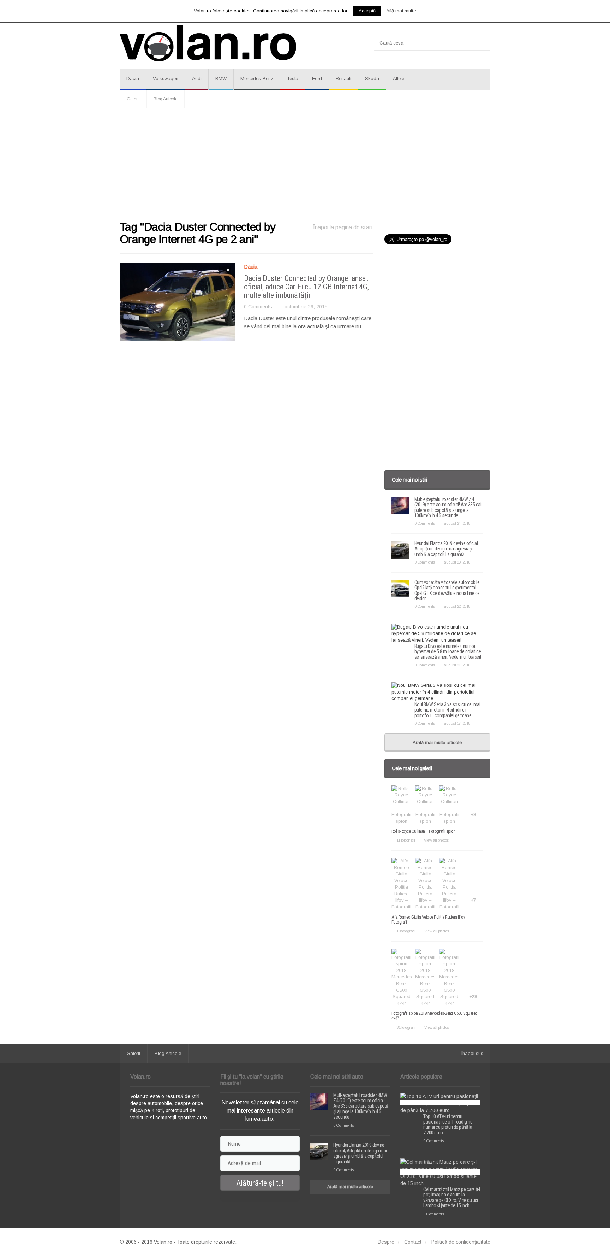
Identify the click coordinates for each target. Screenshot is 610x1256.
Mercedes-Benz (256, 78)
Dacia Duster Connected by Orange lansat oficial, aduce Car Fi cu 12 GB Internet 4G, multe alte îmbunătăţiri (306, 287)
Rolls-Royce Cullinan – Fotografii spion (423, 831)
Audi (197, 78)
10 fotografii (405, 931)
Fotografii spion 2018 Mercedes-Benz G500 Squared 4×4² (434, 1015)
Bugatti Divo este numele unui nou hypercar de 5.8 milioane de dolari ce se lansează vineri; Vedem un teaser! (447, 651)
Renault (343, 78)
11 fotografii (405, 840)
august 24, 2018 (457, 523)
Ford (317, 78)
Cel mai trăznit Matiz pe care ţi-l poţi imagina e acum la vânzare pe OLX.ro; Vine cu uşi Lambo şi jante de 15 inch (451, 1197)
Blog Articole (166, 98)
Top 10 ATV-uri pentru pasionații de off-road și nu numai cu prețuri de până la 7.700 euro (447, 1125)
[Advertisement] (305, 165)
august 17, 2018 (457, 723)
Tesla (292, 78)
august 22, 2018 (457, 606)
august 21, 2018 (457, 665)
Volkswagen (165, 78)
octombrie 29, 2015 (306, 306)
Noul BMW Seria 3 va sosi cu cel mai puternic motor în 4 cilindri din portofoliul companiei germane (447, 710)
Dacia (132, 78)
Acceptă (367, 10)
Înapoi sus (472, 1053)
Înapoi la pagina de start (343, 227)
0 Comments (258, 306)
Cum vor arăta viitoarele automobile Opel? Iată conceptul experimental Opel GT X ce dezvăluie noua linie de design (447, 590)
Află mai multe (401, 10)
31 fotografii (405, 1027)
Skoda (372, 78)
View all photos (436, 840)
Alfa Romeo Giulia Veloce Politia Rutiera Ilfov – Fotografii (429, 919)
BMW (221, 78)
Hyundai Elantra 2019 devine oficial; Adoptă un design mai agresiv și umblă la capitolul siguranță (446, 549)
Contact (412, 1242)
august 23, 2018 (457, 562)
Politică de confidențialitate (460, 1242)
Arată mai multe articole (437, 742)
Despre (386, 1242)
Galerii (133, 98)
